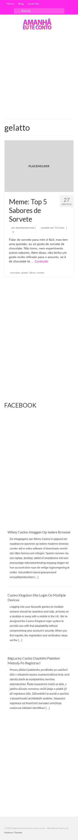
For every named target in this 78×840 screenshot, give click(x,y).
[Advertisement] (39, 75)
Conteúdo (41, 261)
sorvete (40, 272)
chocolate (15, 272)
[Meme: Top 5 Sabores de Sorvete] (39, 166)
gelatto (24, 272)
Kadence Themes (13, 832)
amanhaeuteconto (25, 227)
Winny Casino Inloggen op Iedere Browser (39, 532)
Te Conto (59, 227)
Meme (32, 272)
